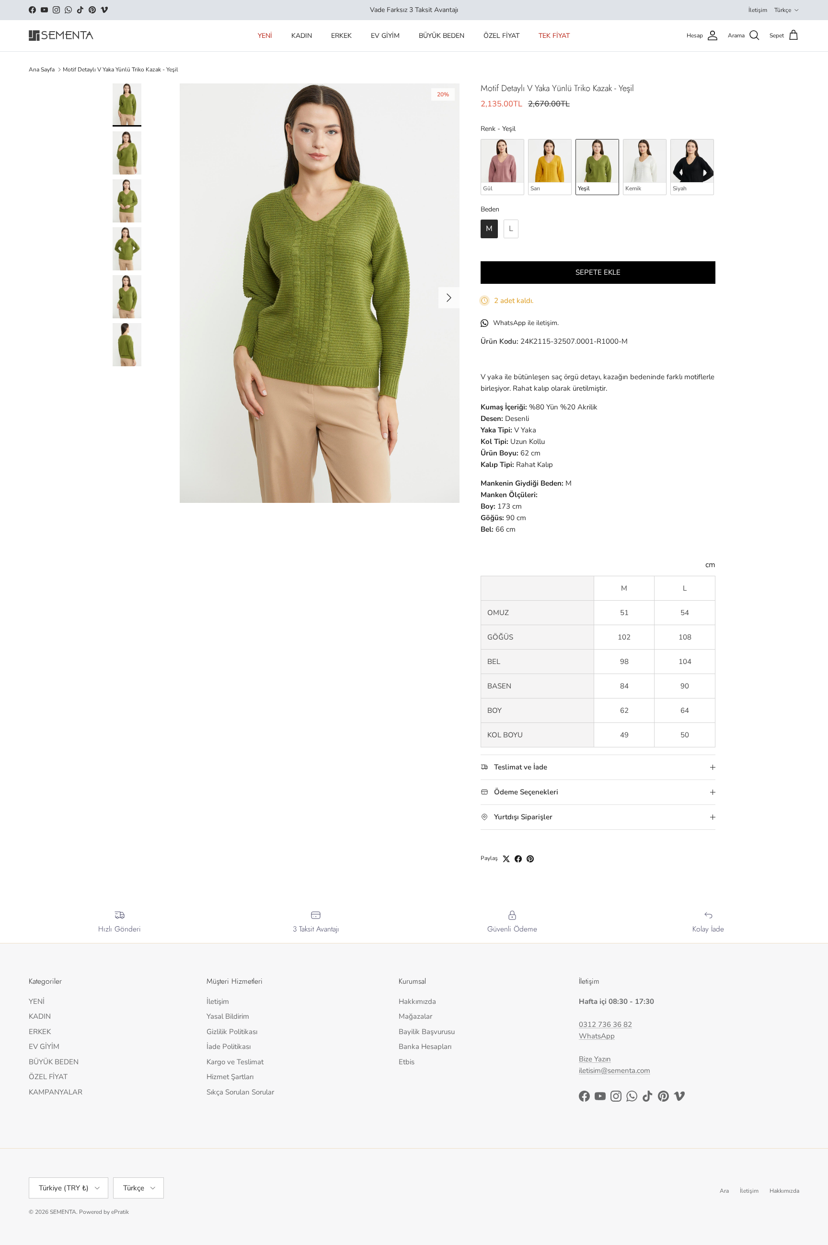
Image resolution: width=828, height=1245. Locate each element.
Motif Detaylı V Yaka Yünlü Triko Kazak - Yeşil (120, 69)
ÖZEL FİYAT (501, 35)
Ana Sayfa (42, 69)
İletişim (757, 10)
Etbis (406, 1062)
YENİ (265, 35)
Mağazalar (415, 1016)
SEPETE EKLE (598, 272)
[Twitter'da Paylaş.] (506, 858)
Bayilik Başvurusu (427, 1031)
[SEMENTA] (61, 35)
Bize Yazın (595, 1059)
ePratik (120, 1212)
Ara (724, 1191)
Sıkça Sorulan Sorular (240, 1092)
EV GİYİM (385, 35)
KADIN (301, 35)
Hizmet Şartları (230, 1077)
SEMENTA (63, 1212)
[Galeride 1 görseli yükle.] (320, 293)
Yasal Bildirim (228, 1016)
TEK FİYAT (554, 35)
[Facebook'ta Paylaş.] (518, 858)
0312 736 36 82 (605, 1024)
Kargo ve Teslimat (235, 1062)
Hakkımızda (417, 1001)
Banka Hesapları (425, 1046)
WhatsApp (597, 1036)
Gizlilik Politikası (232, 1031)
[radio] (502, 167)
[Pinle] (530, 858)
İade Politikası (229, 1046)
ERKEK (341, 35)
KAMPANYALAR (55, 1092)
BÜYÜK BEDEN (441, 35)
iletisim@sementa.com (614, 1070)
